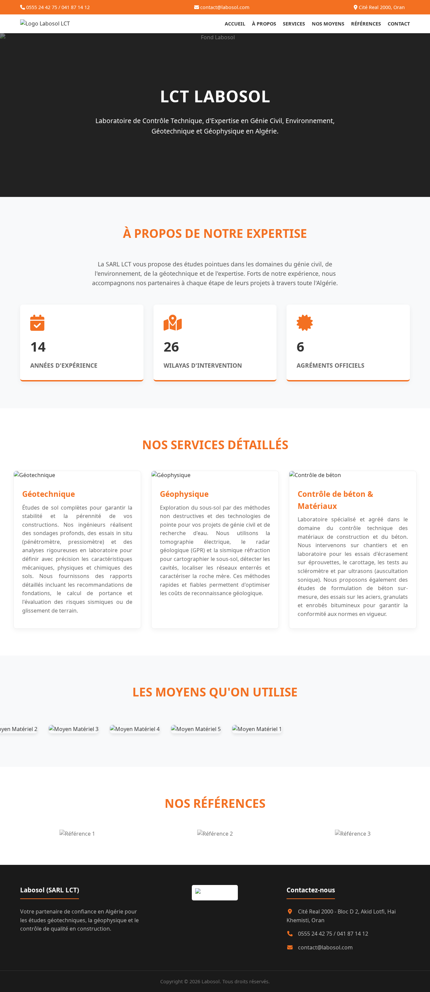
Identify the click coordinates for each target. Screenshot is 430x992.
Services (294, 23)
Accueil (235, 23)
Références (366, 23)
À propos (264, 23)
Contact (399, 23)
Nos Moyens (328, 23)
